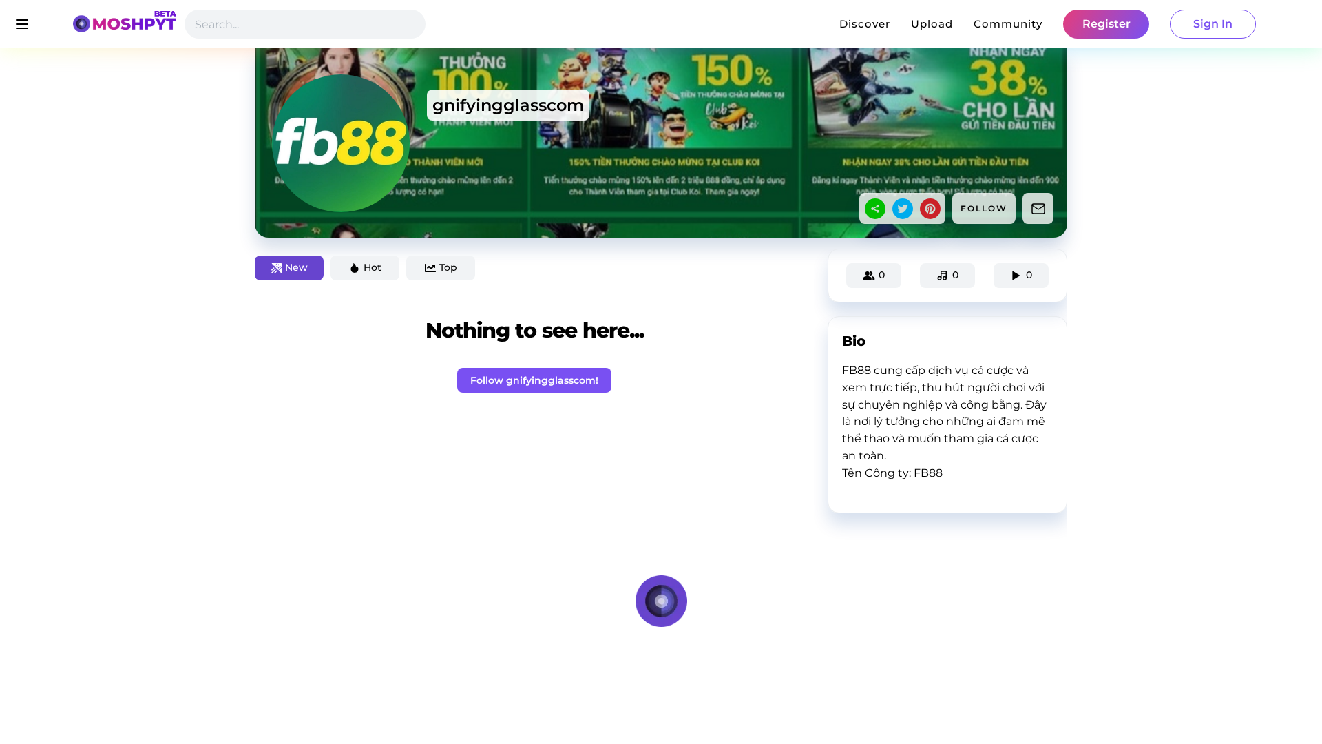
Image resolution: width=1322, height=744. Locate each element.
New (296, 267)
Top (448, 267)
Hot (372, 267)
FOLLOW (984, 208)
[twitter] (902, 208)
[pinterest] (930, 208)
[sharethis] (875, 208)
